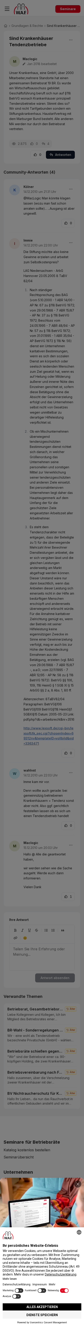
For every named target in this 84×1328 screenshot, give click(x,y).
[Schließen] (77, 1184)
